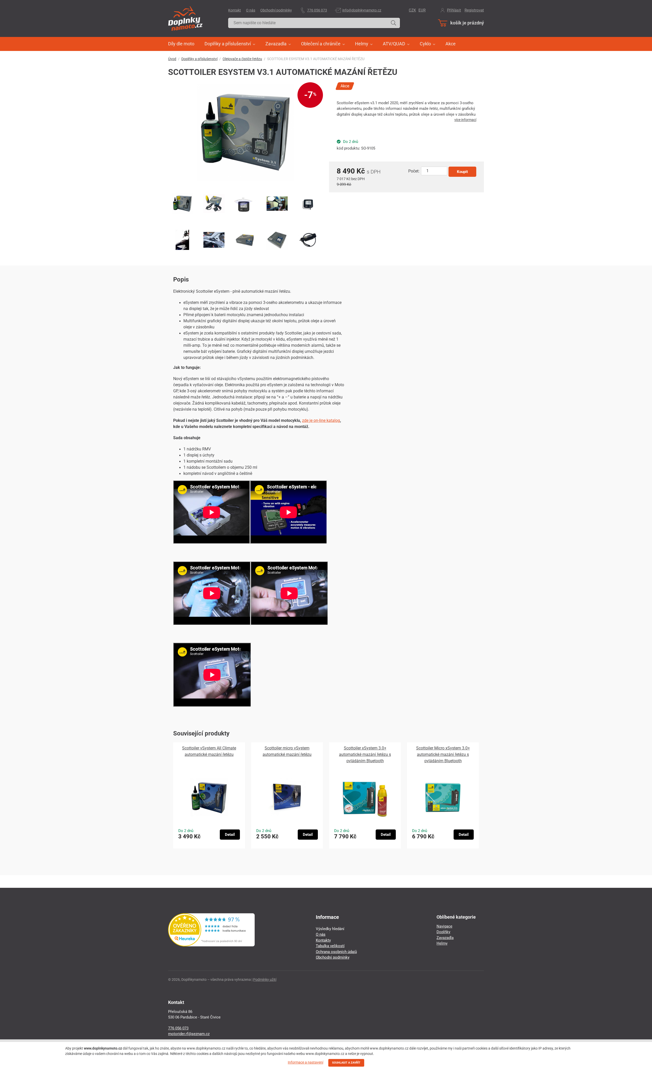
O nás (250, 10)
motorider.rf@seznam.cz (189, 1033)
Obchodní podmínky (276, 10)
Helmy (442, 943)
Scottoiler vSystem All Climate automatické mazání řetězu (209, 751)
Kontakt (234, 10)
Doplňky (443, 932)
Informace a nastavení (305, 1062)
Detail (230, 834)
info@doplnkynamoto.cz (361, 10)
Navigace (444, 926)
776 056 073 (317, 10)
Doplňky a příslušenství (199, 59)
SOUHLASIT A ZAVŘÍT (346, 1062)
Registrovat (474, 10)
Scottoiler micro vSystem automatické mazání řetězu (287, 751)
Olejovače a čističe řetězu (242, 59)
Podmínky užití (264, 979)
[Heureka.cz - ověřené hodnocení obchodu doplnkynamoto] (211, 945)
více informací (465, 120)
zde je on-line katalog (321, 420)
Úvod (172, 59)
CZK (412, 10)
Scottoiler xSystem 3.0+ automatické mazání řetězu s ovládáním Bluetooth (365, 754)
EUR (422, 10)
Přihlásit (454, 10)
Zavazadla (445, 937)
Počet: (413, 171)
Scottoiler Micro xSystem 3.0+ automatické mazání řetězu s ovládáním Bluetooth (443, 754)
